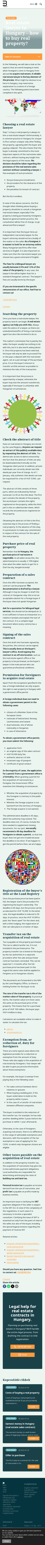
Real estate (11, 18)
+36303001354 (10, 299)
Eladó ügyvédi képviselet (29, 1495)
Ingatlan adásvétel (31, 1488)
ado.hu (10, 1029)
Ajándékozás (29, 1490)
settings (20, 1537)
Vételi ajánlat (13, 1262)
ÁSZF (5, 1526)
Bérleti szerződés (30, 1492)
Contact (6, 306)
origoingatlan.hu (14, 1032)
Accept (6, 1541)
